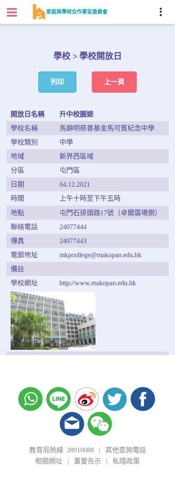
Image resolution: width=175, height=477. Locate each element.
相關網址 (48, 461)
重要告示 (87, 461)
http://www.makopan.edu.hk (97, 283)
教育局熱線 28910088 (61, 450)
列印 (57, 81)
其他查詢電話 (125, 450)
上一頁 (114, 81)
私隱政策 (126, 461)
